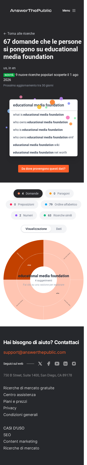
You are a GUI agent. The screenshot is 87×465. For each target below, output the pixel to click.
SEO (7, 435)
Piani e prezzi (15, 401)
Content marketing (20, 441)
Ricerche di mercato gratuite (28, 388)
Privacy (9, 408)
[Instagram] (73, 363)
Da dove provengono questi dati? (43, 168)
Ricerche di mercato (21, 448)
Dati (59, 229)
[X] (40, 363)
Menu (66, 10)
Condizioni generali (20, 414)
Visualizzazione (36, 229)
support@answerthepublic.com (34, 352)
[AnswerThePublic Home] (31, 10)
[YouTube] (57, 363)
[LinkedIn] (65, 363)
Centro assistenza (19, 394)
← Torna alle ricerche (19, 34)
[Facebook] (48, 363)
